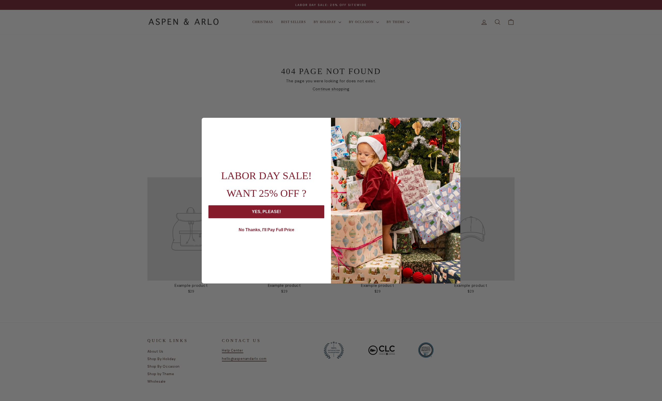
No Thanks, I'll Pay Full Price (266, 230)
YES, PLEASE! (266, 211)
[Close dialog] (455, 125)
